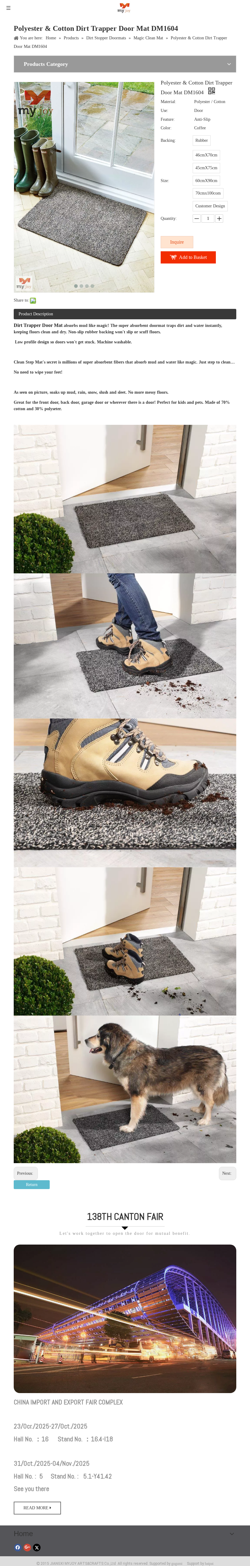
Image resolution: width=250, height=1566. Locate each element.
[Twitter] (37, 1547)
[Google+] (27, 1547)
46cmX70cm (206, 155)
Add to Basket (193, 257)
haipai (209, 1563)
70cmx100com (208, 193)
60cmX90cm (206, 180)
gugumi (176, 1563)
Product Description (36, 314)
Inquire (177, 242)
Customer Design (210, 206)
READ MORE (36, 1508)
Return (32, 1184)
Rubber (201, 140)
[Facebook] (18, 1547)
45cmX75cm (206, 168)
